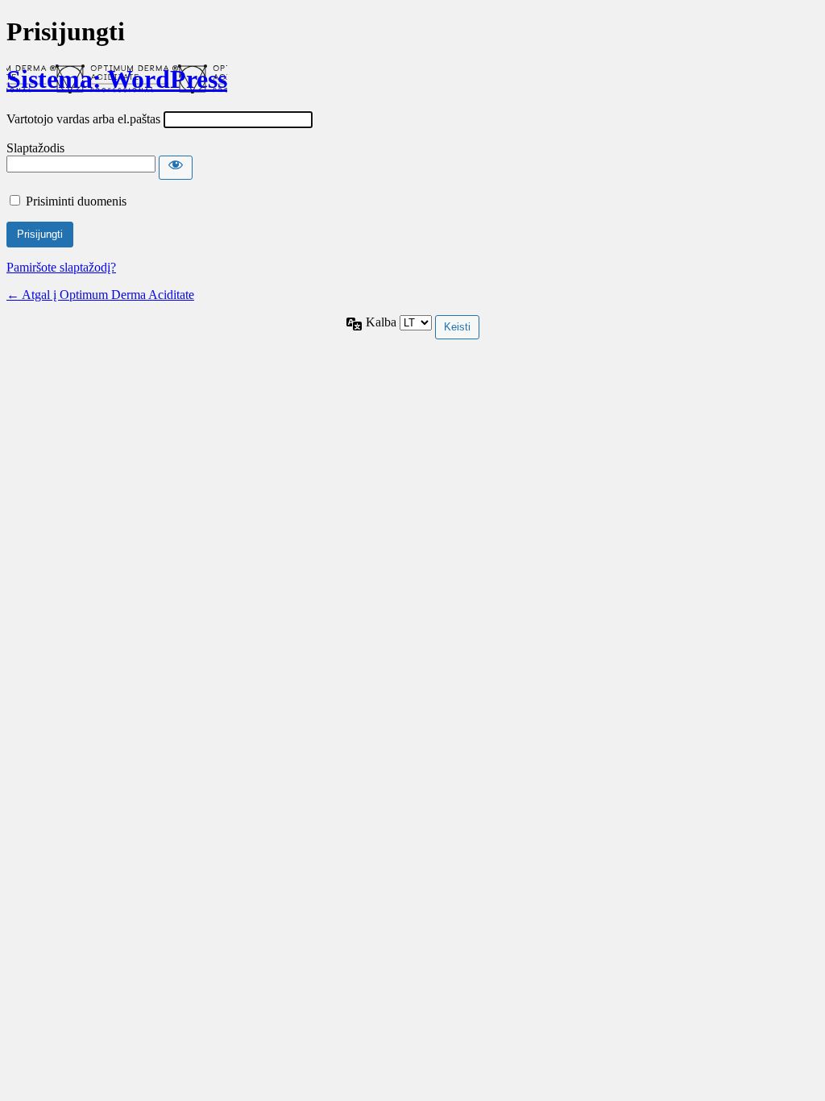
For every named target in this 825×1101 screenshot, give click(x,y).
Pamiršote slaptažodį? (61, 267)
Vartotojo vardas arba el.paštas (83, 119)
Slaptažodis (35, 148)
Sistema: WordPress (116, 78)
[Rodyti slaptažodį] (176, 168)
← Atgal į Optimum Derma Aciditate (100, 294)
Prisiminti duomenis (76, 201)
